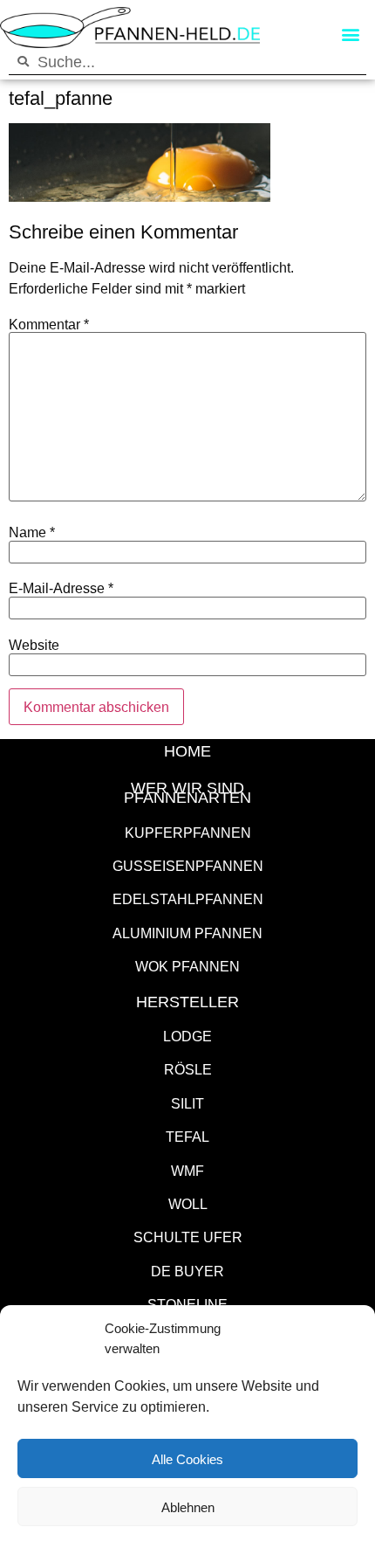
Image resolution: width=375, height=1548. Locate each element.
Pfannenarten (187, 796)
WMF (187, 1170)
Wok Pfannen (187, 965)
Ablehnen (188, 1507)
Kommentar (49, 324)
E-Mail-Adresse (61, 588)
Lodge (187, 1035)
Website (34, 645)
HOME (187, 750)
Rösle (188, 1069)
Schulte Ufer (187, 1236)
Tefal (187, 1136)
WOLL (188, 1203)
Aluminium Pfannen (187, 932)
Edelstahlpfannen (187, 898)
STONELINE (187, 1304)
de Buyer (187, 1270)
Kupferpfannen (188, 832)
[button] (350, 34)
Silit (187, 1103)
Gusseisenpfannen (187, 865)
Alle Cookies (187, 1459)
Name (32, 532)
